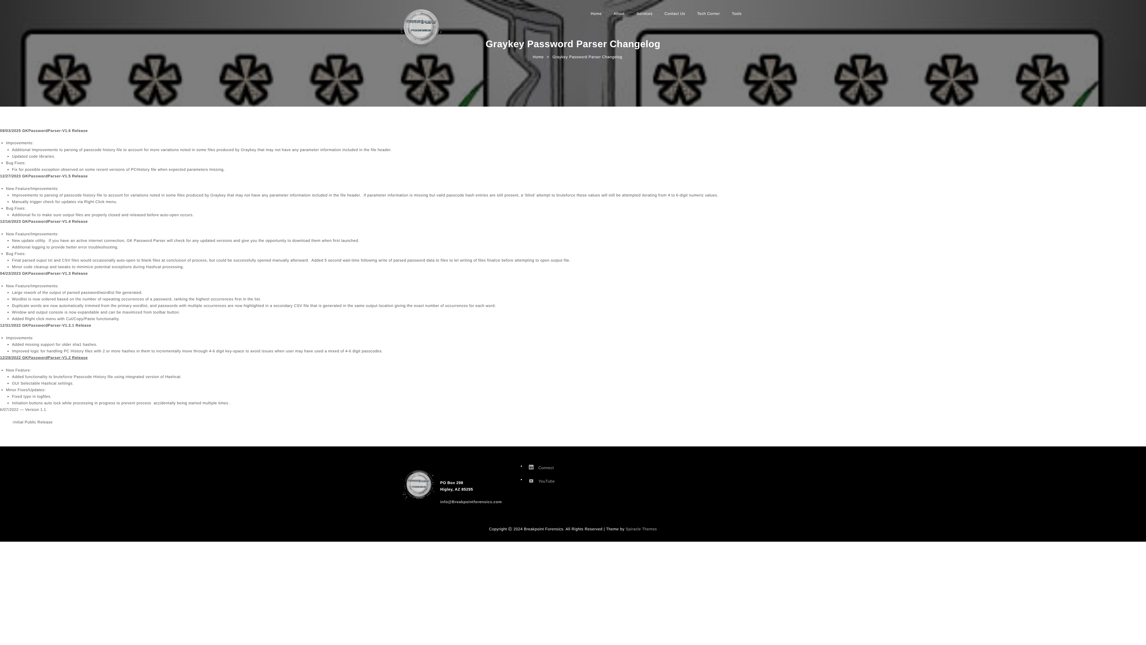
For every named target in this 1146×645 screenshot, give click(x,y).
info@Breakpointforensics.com (471, 502)
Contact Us (675, 13)
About (619, 13)
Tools (737, 13)
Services (645, 13)
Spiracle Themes (641, 529)
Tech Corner (708, 13)
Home (596, 13)
